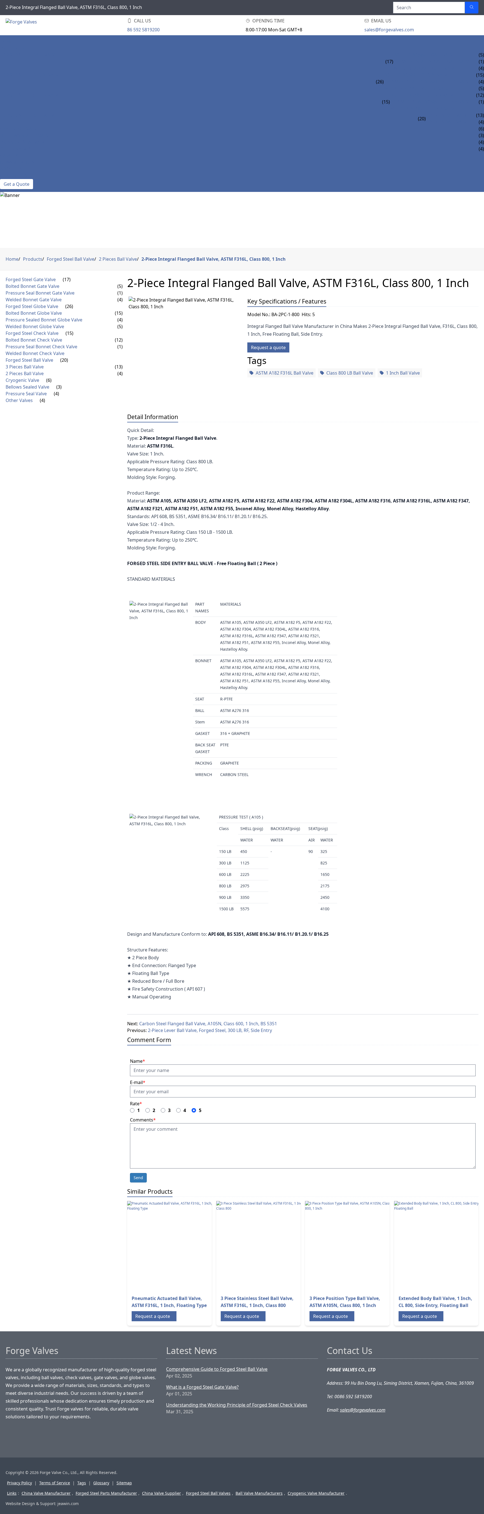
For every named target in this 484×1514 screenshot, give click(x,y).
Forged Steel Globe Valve (30, 75)
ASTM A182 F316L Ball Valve (284, 373)
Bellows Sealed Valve (25, 135)
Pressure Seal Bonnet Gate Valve (432, 61)
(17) (389, 61)
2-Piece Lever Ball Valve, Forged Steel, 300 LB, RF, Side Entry (210, 1030)
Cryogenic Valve (19, 129)
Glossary (101, 1482)
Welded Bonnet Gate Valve (425, 68)
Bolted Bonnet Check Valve (423, 95)
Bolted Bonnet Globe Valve (417, 75)
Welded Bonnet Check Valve (423, 108)
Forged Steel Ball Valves (208, 1493)
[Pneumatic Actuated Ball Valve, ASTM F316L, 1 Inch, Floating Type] (172, 1245)
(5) (120, 286)
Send (138, 1177)
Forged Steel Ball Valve (28, 115)
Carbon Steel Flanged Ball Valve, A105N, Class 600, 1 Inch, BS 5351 (208, 1024)
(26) (380, 82)
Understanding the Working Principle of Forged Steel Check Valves (236, 1405)
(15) (386, 102)
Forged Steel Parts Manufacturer (106, 1493)
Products (12, 48)
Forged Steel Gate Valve (28, 55)
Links (12, 1493)
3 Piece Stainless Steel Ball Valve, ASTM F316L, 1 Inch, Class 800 (257, 1301)
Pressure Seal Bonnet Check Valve (431, 102)
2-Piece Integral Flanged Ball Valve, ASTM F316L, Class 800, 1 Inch (213, 259)
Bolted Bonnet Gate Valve (424, 55)
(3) (59, 387)
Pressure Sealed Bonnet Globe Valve (428, 82)
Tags (81, 1482)
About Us (11, 169)
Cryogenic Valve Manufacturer (316, 1493)
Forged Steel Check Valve (30, 95)
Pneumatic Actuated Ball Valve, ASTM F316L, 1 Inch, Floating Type (169, 1301)
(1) (120, 293)
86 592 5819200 (143, 30)
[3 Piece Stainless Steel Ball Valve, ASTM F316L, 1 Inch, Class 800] (261, 1245)
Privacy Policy (19, 1482)
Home (7, 41)
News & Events (17, 162)
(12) (119, 340)
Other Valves (15, 149)
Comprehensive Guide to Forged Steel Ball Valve (216, 1369)
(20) (422, 119)
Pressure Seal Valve (23, 142)
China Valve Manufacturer (46, 1493)
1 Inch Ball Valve (403, 373)
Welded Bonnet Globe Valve (417, 88)
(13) (119, 367)
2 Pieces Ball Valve (447, 122)
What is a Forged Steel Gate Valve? (202, 1387)
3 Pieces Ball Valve (447, 115)
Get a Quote (16, 184)
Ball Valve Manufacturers (259, 1493)
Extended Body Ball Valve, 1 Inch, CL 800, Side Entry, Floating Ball (435, 1301)
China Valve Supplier (161, 1493)
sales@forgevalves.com (389, 30)
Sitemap (124, 1482)
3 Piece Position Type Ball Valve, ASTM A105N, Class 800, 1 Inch (345, 1301)
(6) (49, 380)
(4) (120, 300)
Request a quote (268, 347)
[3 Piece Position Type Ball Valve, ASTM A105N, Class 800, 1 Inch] (350, 1245)
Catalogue (12, 155)
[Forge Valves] (50, 25)
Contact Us (13, 176)
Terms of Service (54, 1482)
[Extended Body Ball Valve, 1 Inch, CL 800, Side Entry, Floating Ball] (439, 1245)
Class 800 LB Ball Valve (349, 373)
